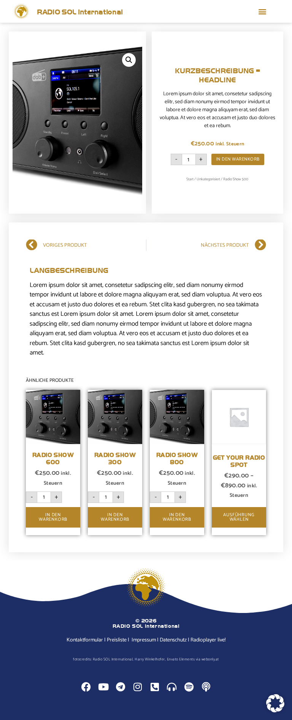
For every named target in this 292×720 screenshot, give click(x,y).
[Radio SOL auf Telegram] (120, 686)
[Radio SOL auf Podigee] (171, 686)
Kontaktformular (85, 640)
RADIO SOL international (80, 11)
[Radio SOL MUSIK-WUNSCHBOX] (154, 686)
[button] (262, 11)
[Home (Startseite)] (21, 11)
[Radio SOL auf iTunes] (206, 686)
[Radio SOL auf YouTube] (103, 686)
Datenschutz (173, 640)
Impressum (144, 640)
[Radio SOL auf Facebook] (86, 686)
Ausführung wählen (238, 517)
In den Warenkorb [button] (53, 517)
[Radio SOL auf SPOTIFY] (188, 686)
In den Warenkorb (238, 159)
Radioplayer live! (207, 640)
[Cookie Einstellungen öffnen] (275, 710)
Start (190, 179)
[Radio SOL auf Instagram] (137, 686)
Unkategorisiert (208, 179)
